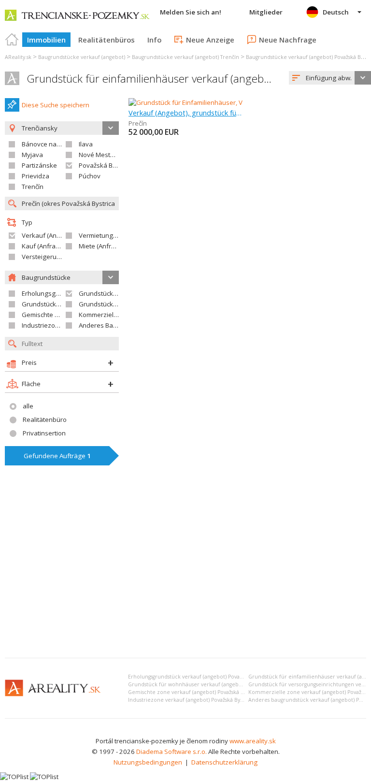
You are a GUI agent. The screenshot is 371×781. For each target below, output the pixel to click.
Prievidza (35, 176)
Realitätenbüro (45, 419)
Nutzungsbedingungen (148, 762)
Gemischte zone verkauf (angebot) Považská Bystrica (194, 692)
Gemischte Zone (46, 314)
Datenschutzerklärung (224, 762)
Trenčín (32, 186)
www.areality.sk (252, 741)
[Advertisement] (185, 578)
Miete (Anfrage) (102, 246)
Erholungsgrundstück (53, 293)
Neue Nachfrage (287, 39)
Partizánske (39, 165)
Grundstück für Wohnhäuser (64, 304)
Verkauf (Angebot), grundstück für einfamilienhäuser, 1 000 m (185, 112)
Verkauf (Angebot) (49, 235)
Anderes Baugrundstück (114, 325)
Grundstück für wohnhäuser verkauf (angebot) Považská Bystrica (208, 684)
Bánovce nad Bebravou (56, 144)
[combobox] (330, 78)
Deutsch (336, 12)
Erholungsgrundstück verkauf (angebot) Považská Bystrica (199, 676)
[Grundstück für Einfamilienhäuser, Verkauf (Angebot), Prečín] (217, 102)
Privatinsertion (44, 433)
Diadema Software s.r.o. (171, 751)
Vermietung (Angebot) (111, 235)
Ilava (86, 144)
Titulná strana (12, 39)
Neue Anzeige (210, 39)
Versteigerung (43, 256)
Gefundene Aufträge (57, 455)
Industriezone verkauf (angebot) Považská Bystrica (191, 699)
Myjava (32, 154)
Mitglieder (266, 12)
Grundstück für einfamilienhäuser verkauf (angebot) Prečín (168, 78)
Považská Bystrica (105, 165)
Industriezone (42, 325)
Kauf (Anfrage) (43, 246)
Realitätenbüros (106, 39)
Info (154, 39)
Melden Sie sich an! (190, 12)
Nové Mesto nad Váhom (114, 154)
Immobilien (46, 39)
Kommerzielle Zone (107, 314)
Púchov (89, 176)
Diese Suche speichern (55, 105)
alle (28, 406)
